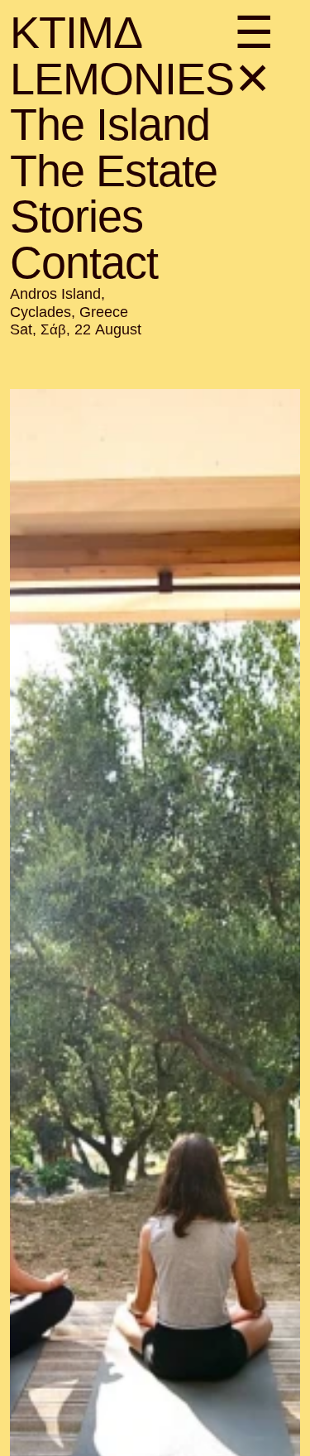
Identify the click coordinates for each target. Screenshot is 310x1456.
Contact (84, 262)
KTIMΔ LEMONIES (122, 55)
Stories (76, 216)
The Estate (113, 170)
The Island (110, 124)
